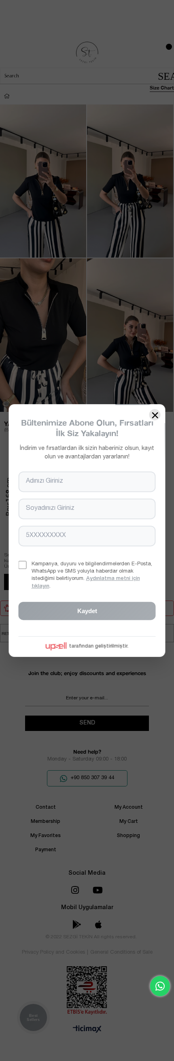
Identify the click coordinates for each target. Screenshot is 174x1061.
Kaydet (87, 610)
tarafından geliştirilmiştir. (99, 646)
